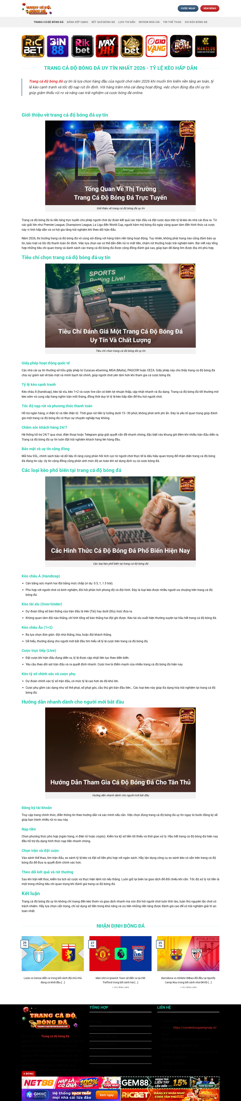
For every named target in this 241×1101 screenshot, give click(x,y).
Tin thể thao (172, 22)
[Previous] (21, 967)
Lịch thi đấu (126, 22)
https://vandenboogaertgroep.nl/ (195, 1027)
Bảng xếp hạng (77, 22)
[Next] (220, 967)
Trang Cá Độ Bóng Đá (48, 22)
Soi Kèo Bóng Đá (196, 22)
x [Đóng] (28, 1073)
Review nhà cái (149, 22)
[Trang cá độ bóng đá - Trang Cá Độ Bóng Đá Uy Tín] (38, 8)
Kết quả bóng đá (103, 22)
